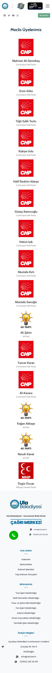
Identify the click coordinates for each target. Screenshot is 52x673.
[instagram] (17, 15)
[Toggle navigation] (47, 6)
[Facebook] (5, 15)
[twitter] (9, 15)
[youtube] (13, 15)
